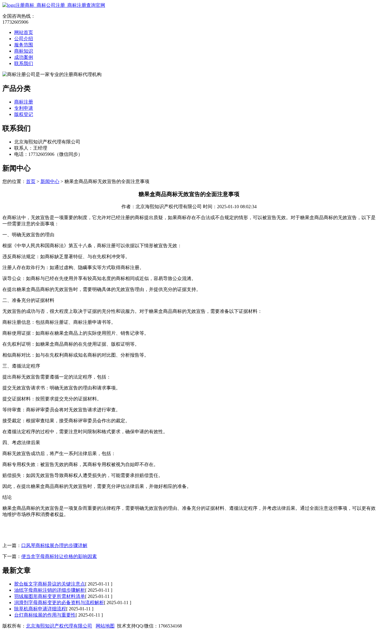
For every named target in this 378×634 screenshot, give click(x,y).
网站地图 (105, 625)
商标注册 (23, 101)
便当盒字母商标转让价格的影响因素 (59, 556)
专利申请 (23, 108)
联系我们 (23, 63)
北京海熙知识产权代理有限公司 (59, 625)
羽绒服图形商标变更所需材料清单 (49, 596)
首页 (30, 181)
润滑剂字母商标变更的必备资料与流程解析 (59, 602)
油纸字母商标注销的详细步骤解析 (49, 590)
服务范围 (23, 44)
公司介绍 (23, 38)
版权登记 (23, 114)
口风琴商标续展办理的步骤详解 (54, 545)
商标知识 (23, 51)
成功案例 (23, 57)
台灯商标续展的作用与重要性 (45, 614)
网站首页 (23, 32)
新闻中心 (49, 181)
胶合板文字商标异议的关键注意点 (49, 583)
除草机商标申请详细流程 (40, 608)
